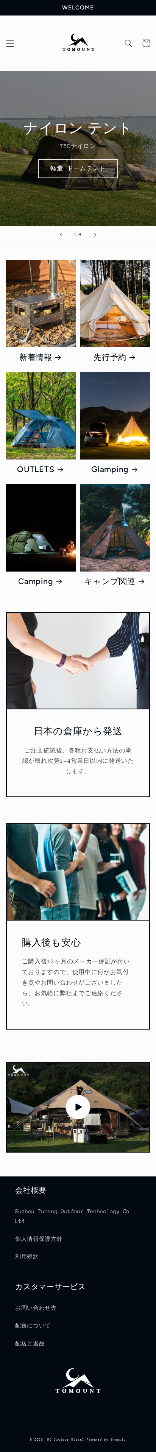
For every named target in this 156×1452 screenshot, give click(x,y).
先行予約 (110, 357)
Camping (35, 581)
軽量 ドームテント (78, 168)
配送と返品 (30, 1343)
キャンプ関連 (110, 581)
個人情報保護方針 (38, 1239)
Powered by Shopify (106, 1439)
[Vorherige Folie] (61, 234)
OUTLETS (35, 469)
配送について (33, 1326)
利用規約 (27, 1257)
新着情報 (35, 357)
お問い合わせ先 (35, 1308)
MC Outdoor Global (65, 1439)
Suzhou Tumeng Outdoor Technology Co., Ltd (75, 1216)
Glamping (110, 469)
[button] (10, 43)
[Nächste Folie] (95, 234)
